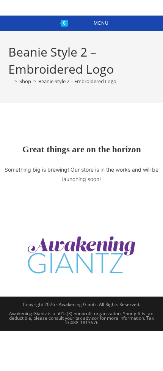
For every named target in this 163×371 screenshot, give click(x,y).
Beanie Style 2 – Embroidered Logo (77, 81)
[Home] (10, 81)
